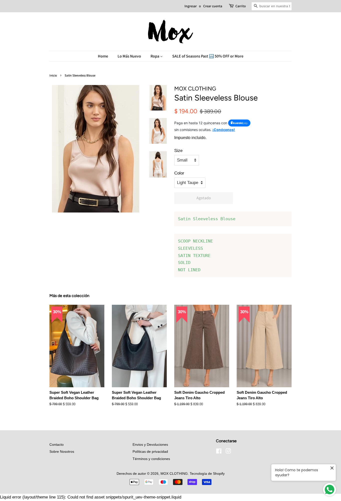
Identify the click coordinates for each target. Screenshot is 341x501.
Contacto (56, 444)
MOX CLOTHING (174, 474)
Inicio (53, 75)
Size (178, 150)
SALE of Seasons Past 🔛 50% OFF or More (207, 56)
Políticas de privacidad (150, 452)
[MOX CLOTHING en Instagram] (228, 452)
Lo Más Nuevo (129, 56)
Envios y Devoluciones (150, 444)
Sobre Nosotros (61, 452)
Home (103, 56)
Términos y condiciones (151, 459)
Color (179, 173)
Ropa (155, 56)
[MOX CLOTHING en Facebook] (219, 452)
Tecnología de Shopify (207, 474)
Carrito (240, 6)
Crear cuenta (212, 6)
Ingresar (190, 6)
